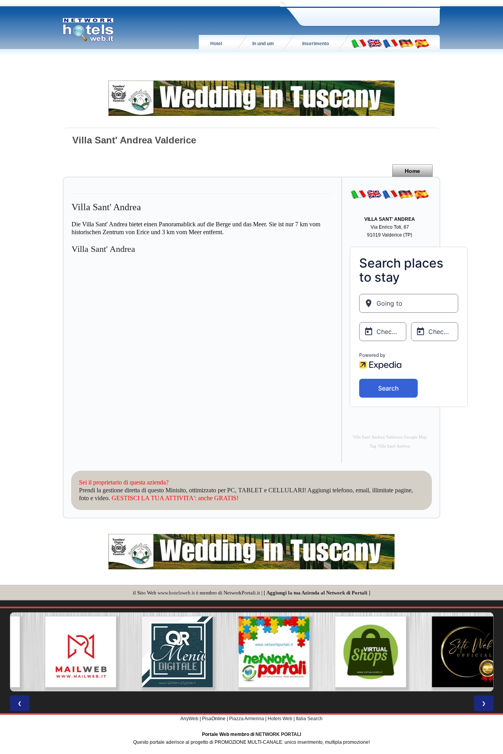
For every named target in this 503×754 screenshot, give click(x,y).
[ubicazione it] (359, 43)
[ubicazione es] (422, 43)
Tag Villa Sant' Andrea (390, 446)
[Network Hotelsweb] (88, 30)
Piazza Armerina (246, 718)
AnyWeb (189, 718)
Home (412, 171)
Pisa (206, 718)
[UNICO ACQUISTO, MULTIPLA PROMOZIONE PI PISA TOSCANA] (251, 651)
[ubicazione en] (374, 43)
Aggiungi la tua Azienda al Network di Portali (316, 593)
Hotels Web (280, 718)
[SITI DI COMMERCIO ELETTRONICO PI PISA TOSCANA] (348, 651)
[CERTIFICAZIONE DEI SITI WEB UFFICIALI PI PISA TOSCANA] (444, 651)
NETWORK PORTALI (278, 734)
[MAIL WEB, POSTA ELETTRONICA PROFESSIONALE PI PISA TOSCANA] (58, 651)
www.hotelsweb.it (176, 593)
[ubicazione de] (406, 43)
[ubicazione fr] (390, 43)
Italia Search (309, 718)
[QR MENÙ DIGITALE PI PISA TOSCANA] (154, 651)
